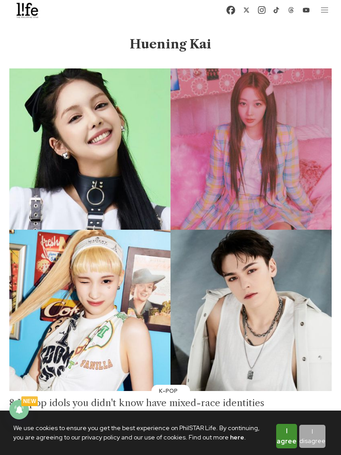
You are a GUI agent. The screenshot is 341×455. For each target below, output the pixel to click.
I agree (287, 436)
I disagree (312, 436)
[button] (325, 10)
